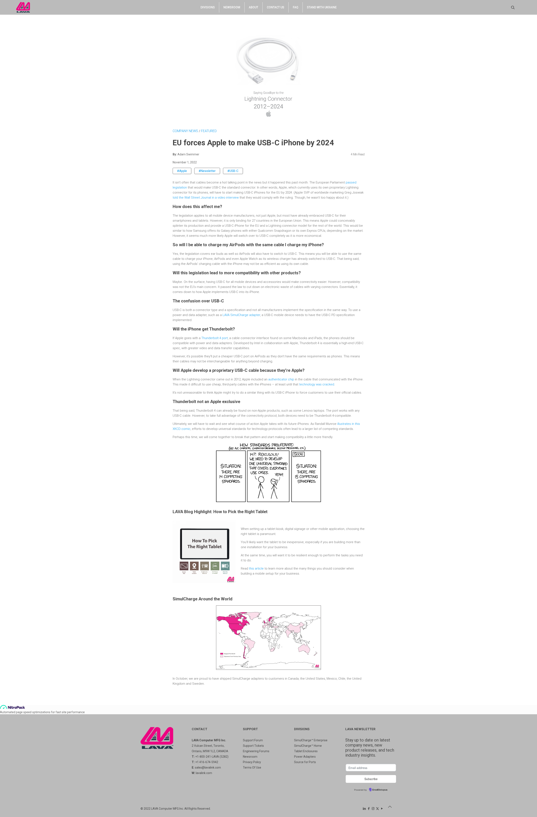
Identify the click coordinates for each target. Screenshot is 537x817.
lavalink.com (204, 773)
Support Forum (253, 740)
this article (256, 568)
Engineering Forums (256, 751)
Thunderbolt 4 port (214, 338)
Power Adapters (305, 756)
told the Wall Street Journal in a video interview (206, 197)
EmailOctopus (379, 790)
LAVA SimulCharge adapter (241, 315)
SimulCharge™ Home (308, 745)
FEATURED (209, 131)
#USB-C (233, 171)
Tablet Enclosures (306, 751)
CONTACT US (275, 7)
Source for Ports (305, 762)
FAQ (295, 7)
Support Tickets (253, 745)
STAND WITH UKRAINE (322, 7)
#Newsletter (207, 171)
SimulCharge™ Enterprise (310, 740)
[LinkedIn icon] (364, 808)
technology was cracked (316, 384)
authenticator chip (281, 379)
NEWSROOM (231, 7)
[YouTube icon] (381, 808)
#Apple (182, 171)
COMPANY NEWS (186, 131)
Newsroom (250, 756)
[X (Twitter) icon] (377, 808)
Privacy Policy (252, 762)
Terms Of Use (252, 767)
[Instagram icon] (373, 808)
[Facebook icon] (368, 808)
